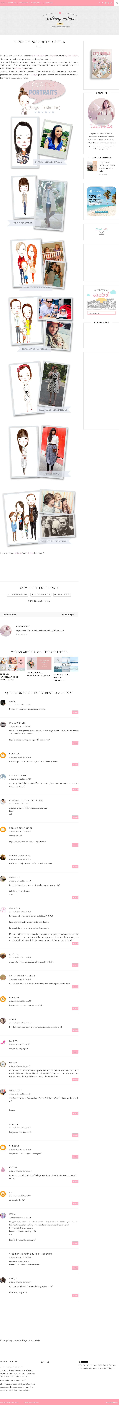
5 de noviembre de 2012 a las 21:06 (20, 979)
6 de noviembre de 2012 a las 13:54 (19, 1128)
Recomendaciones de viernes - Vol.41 (13, 1380)
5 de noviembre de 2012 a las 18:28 (20, 958)
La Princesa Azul (18, 775)
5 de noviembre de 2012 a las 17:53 (19, 912)
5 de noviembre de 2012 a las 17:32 (19, 881)
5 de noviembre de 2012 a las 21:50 (20, 1023)
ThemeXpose (21, 1402)
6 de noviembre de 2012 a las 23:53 (20, 1171)
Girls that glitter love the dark (19, 891)
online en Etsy (19, 68)
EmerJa (13, 1279)
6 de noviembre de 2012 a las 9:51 (19, 1066)
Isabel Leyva (16, 1090)
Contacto (23, 3)
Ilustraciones (45, 601)
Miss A (12, 1019)
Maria (12, 1214)
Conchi (13, 1167)
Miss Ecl (13, 1124)
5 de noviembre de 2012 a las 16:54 (19, 831)
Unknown (14, 754)
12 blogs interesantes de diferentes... (9, 677)
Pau (11, 1192)
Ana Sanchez (23, 626)
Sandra (13, 1041)
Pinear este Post (64, 594)
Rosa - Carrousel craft (22, 976)
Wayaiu (13, 1062)
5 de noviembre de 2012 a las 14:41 (19, 726)
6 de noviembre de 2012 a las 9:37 (19, 1044)
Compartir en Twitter (42, 594)
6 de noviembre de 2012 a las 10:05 (20, 1094)
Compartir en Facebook (18, 594)
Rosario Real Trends (20, 828)
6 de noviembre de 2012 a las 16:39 (20, 1149)
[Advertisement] (101, 262)
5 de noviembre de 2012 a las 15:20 (20, 779)
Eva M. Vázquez (17, 723)
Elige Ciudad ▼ (94, 313)
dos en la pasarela (20, 856)
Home (2, 3)
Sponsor (49, 3)
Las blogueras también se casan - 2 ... (38, 675)
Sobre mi (12, 3)
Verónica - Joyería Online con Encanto (31, 1254)
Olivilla (13, 954)
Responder (75, 712)
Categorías (36, 3)
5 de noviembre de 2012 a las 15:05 (20, 757)
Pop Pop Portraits (71, 55)
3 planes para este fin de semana (11, 1367)
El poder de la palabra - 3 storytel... (62, 678)
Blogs (38, 601)
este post (52, 55)
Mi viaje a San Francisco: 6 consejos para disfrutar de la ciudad (107, 166)
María (12, 701)
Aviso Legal (45, 1362)
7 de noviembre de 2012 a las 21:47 (19, 1196)
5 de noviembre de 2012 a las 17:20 (19, 859)
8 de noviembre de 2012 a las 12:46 (19, 1257)
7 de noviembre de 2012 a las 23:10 (19, 1217)
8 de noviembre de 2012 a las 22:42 (20, 1282)
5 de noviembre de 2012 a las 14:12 (19, 705)
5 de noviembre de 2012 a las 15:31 (19, 804)
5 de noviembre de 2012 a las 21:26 (20, 1001)
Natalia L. (14, 877)
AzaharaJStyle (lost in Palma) (26, 800)
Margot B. (14, 908)
